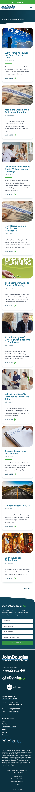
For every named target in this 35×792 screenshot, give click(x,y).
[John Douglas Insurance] (8, 7)
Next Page (27, 589)
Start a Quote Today (12, 606)
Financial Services (8, 718)
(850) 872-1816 (14, 711)
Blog (3, 721)
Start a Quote (17, 2)
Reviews (4, 729)
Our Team (5, 732)
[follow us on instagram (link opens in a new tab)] (14, 741)
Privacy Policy (17, 776)
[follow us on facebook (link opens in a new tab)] (4, 741)
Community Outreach (9, 727)
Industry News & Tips (13, 20)
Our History (5, 724)
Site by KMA (19, 789)
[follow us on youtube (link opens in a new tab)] (9, 741)
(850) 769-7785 (14, 709)
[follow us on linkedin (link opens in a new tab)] (19, 741)
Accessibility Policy (17, 781)
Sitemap (17, 784)
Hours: (4, 703)
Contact (5, 735)
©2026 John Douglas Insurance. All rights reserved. (17, 771)
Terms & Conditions (17, 779)
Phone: (4, 709)
